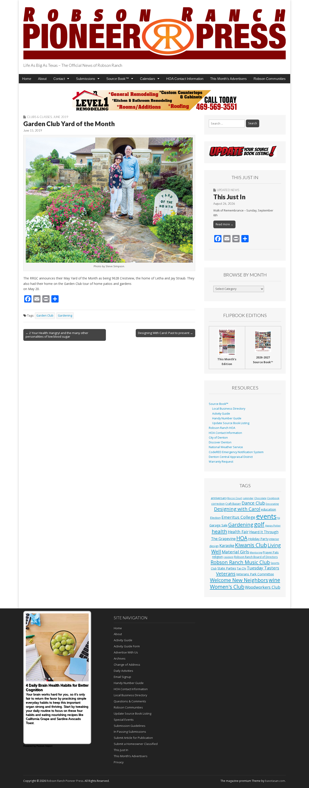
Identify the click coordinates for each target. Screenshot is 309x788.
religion (217, 557)
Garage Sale (218, 525)
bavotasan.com (275, 781)
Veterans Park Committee (255, 574)
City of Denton (218, 438)
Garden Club (44, 315)
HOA (241, 538)
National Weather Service (226, 447)
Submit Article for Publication (133, 738)
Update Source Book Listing (230, 423)
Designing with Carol (237, 509)
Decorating (272, 503)
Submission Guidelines (129, 726)
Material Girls (235, 552)
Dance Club (253, 503)
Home (26, 79)
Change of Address (127, 665)
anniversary (219, 498)
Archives (120, 658)
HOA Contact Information (184, 79)
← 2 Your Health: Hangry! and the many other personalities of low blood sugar (57, 335)
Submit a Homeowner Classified (136, 744)
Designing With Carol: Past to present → (165, 333)
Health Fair (238, 531)
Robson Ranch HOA (222, 428)
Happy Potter (273, 525)
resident (228, 557)
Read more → (224, 224)
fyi (278, 517)
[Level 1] (154, 100)
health (219, 531)
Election (215, 518)
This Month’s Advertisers (228, 79)
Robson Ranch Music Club (240, 562)
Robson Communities (270, 79)
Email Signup (122, 677)
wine (274, 580)
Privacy (119, 762)
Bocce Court (234, 498)
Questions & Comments (130, 701)
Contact (59, 79)
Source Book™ (117, 79)
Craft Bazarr (233, 503)
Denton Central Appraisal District (231, 457)
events (266, 516)
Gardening (65, 315)
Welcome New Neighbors (239, 580)
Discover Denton (220, 442)
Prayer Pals (271, 552)
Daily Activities (123, 671)
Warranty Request (221, 462)
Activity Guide (221, 414)
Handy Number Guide (226, 418)
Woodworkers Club (262, 587)
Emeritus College (238, 517)
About (42, 79)
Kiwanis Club (251, 545)
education (268, 509)
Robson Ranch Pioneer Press (65, 781)
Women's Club (227, 586)
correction (218, 503)
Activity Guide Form (127, 646)
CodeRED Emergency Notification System (236, 452)
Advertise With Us (126, 652)
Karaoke (226, 545)
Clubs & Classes (39, 117)
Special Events (124, 720)
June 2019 (60, 117)
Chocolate (260, 498)
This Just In (229, 197)
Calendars (147, 79)
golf (259, 524)
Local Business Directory (228, 409)
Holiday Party (258, 538)
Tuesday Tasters (263, 568)
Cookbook (273, 498)
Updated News (228, 190)
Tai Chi (241, 568)
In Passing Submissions (130, 732)
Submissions (85, 79)
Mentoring (256, 552)
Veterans (225, 573)
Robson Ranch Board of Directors (256, 557)
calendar (248, 498)
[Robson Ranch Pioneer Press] (154, 30)
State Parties (226, 568)
